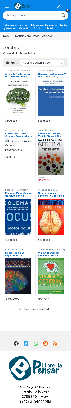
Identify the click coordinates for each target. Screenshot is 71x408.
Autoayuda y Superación (17, 70)
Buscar (63, 15)
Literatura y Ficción (37, 27)
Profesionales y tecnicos (10, 27)
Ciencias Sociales (47, 130)
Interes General (23, 27)
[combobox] (30, 15)
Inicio (6, 35)
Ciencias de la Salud (51, 27)
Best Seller (10, 190)
